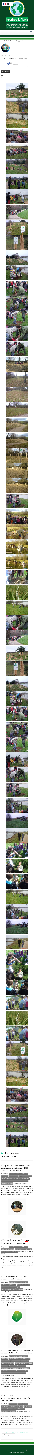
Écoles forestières (5, 1284)
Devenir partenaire (6, 1361)
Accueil (3, 41)
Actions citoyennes (13, 1173)
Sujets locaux (4, 1251)
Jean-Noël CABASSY (27, 1183)
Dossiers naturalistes (13, 1176)
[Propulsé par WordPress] (26, 1449)
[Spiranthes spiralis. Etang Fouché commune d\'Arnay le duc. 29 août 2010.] (17, 1018)
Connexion (3, 78)
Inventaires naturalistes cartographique (10, 1180)
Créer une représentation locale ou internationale (19, 1358)
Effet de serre (13, 1284)
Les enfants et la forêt (14, 1287)
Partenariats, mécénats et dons (8, 1289)
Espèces (3, 1178)
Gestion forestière (10, 41)
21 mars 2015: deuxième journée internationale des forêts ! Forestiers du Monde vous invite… (15, 1398)
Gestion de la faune (21, 1365)
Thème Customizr (20, 1452)
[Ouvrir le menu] (31, 32)
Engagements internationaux (25, 1176)
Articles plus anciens (9, 1435)
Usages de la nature (13, 1251)
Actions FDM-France (23, 1173)
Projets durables (19, 1289)
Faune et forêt (9, 1178)
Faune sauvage (17, 1178)
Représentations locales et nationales (17, 1373)
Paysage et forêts (27, 1249)
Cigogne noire (5, 1176)
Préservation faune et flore (7, 1183)
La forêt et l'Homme (24, 1180)
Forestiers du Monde (15, 1450)
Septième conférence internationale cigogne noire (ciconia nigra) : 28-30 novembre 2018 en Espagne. (15, 1167)
